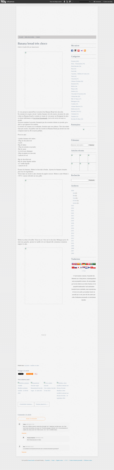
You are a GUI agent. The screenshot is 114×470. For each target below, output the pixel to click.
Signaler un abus (59, 460)
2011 (72, 240)
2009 (72, 246)
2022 (72, 213)
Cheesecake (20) (75, 96)
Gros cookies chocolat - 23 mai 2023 (50, 389)
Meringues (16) (75, 101)
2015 (72, 230)
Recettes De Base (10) (77, 119)
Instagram (75, 51)
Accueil (21, 37)
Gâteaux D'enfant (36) (77, 81)
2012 (72, 238)
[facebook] (64, 2)
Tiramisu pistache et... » (42, 404)
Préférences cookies (88, 460)
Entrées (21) (74, 91)
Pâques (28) (74, 89)
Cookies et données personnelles (76, 460)
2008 (72, 248)
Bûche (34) (74, 86)
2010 (72, 243)
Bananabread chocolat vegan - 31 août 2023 (36, 389)
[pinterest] (70, 2)
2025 (72, 205)
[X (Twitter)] (67, 2)
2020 (72, 218)
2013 (72, 235)
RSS (85, 51)
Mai (74, 195)
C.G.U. (66, 460)
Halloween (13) (75, 109)
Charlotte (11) (74, 114)
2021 (72, 215)
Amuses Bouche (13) (76, 106)
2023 (72, 210)
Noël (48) (73, 71)
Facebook (72, 51)
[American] (73, 265)
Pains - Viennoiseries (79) (78, 63)
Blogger (84, 270)
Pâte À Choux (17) (76, 99)
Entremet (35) (74, 84)
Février (75, 200)
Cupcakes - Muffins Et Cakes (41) (80, 73)
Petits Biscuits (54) (76, 66)
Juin (74, 193)
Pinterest (79, 51)
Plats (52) (73, 68)
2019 (72, 220)
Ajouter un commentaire (31, 418)
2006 (72, 253)
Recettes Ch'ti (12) (76, 111)
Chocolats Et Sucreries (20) (78, 94)
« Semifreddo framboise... (26, 404)
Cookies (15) (74, 104)
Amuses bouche (31, 460)
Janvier (75, 203)
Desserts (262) (75, 61)
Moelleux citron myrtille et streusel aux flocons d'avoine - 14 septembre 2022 (63, 394)
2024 (72, 208)
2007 (72, 251)
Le (82, 270)
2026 (72, 190)
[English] (75, 265)
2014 (72, 233)
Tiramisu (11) (74, 116)
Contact (38, 37)
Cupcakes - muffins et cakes (31, 365)
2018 (72, 223)
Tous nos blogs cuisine (56, 1)
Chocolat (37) (74, 79)
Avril (74, 198)
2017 (72, 225)
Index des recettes (29, 37)
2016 (72, 228)
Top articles (47, 460)
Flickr (82, 51)
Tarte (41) (73, 76)
